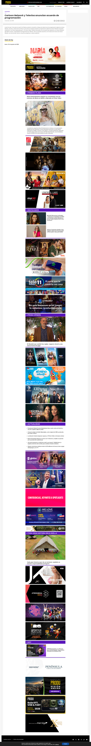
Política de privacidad (18, 739)
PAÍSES (65, 6)
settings (57, 744)
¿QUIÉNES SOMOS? (70, 2)
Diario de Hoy (9, 40)
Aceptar (65, 744)
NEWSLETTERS (61, 2)
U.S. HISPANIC (58, 6)
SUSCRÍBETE (79, 2)
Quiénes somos (7, 739)
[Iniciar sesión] (86, 2)
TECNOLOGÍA (31, 6)
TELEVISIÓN (13, 6)
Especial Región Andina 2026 (35, 2)
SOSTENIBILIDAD (50, 6)
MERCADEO (22, 6)
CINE (38, 6)
